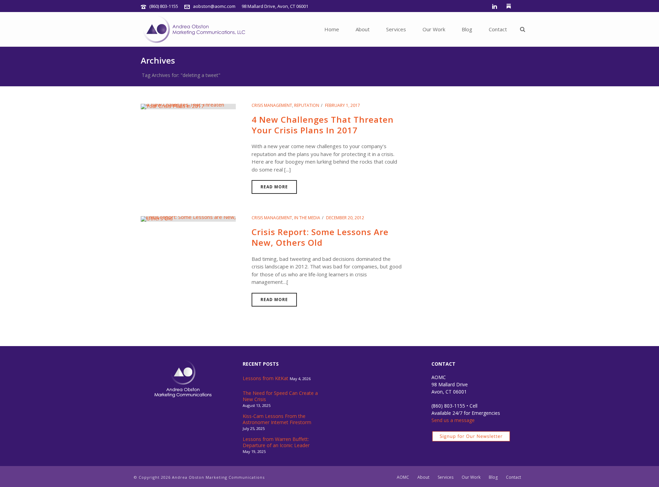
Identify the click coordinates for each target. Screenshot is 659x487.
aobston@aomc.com (214, 6)
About (363, 29)
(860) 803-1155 (163, 6)
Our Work (434, 29)
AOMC (403, 477)
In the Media (307, 218)
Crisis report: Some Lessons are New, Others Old (320, 237)
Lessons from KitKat (265, 378)
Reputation (306, 105)
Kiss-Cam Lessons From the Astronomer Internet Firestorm (277, 419)
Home (331, 29)
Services (396, 29)
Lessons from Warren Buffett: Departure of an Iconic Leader (276, 442)
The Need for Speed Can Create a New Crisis (280, 396)
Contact (498, 29)
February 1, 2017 (342, 105)
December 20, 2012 (345, 218)
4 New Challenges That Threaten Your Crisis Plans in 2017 (323, 125)
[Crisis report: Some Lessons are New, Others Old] (188, 218)
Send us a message (453, 420)
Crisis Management (272, 105)
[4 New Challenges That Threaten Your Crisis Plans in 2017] (188, 105)
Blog (467, 29)
